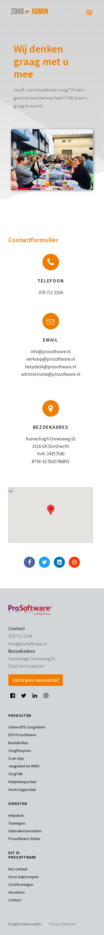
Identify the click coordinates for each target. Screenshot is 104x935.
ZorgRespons (19, 750)
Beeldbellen (18, 742)
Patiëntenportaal (22, 781)
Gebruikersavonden (24, 830)
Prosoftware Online (24, 838)
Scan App (16, 758)
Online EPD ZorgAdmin (26, 727)
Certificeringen (20, 884)
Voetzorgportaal (22, 789)
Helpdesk (16, 815)
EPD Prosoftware (22, 734)
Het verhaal (17, 869)
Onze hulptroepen (23, 876)
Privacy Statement (62, 924)
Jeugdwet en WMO (24, 766)
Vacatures (16, 892)
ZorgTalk (15, 773)
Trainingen (16, 823)
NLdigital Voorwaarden (24, 924)
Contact (14, 899)
